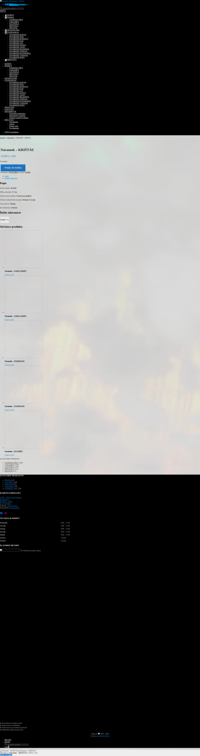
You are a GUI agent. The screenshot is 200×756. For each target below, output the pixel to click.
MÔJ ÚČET (9, 120)
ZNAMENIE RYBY (17, 58)
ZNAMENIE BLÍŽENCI (18, 39)
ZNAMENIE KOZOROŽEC (20, 53)
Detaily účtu (13, 126)
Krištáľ (27, 172)
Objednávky (13, 122)
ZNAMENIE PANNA (17, 45)
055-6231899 (14, 508)
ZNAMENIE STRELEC (18, 51)
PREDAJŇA (9, 107)
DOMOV (8, 64)
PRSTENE (13, 28)
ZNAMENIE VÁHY (17, 47)
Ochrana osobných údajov (18, 4)
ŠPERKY (8, 66)
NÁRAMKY (14, 22)
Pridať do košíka (13, 167)
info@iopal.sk (12, 506)
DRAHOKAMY (11, 78)
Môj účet (8, 740)
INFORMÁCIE (10, 112)
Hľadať (7, 742)
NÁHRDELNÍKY (16, 20)
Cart (7, 747)
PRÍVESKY (14, 26)
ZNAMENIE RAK (16, 41)
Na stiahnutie (14, 5)
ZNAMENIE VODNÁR (18, 55)
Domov (3, 138)
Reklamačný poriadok (17, 116)
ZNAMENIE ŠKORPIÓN (19, 49)
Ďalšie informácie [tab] (11, 178)
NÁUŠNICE (14, 24)
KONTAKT (9, 109)
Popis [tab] (7, 176)
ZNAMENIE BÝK (16, 37)
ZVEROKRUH (10, 80)
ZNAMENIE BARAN (17, 35)
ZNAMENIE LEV (16, 43)
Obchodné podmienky (17, 114)
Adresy (12, 124)
